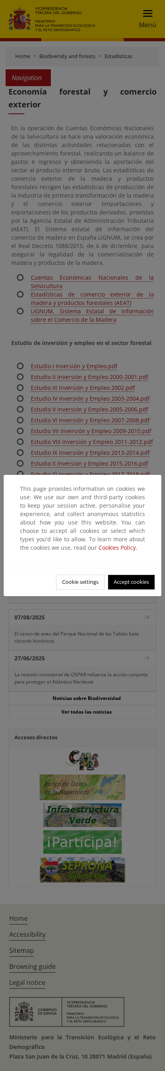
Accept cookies (131, 581)
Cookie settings (80, 581)
